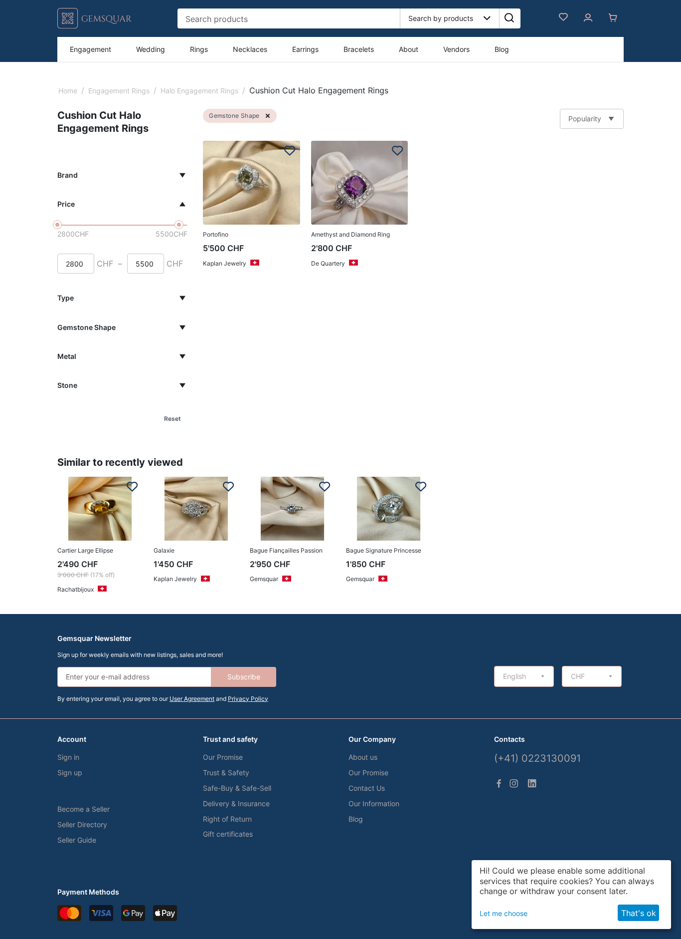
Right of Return (227, 819)
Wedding (150, 49)
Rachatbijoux (75, 589)
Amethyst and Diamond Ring (350, 234)
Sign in (68, 757)
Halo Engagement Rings (199, 90)
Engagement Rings (119, 90)
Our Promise (223, 757)
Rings (199, 49)
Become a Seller (83, 809)
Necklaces (250, 49)
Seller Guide (76, 840)
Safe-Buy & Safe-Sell (237, 788)
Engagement (90, 49)
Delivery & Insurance (236, 803)
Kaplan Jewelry (224, 263)
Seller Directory (82, 824)
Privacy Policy (248, 698)
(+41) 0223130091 (537, 758)
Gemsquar (264, 579)
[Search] (509, 18)
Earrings (305, 49)
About (408, 49)
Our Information (373, 803)
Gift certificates (228, 834)
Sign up (69, 772)
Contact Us (366, 788)
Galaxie (164, 550)
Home (67, 90)
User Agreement (192, 698)
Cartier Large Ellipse (85, 550)
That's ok (638, 913)
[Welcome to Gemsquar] (94, 26)
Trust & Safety (226, 772)
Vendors (456, 49)
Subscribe (243, 676)
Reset (172, 418)
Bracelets (358, 49)
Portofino (215, 234)
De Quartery (328, 263)
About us (362, 757)
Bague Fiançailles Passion (286, 550)
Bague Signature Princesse (383, 550)
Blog (502, 49)
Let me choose (503, 913)
